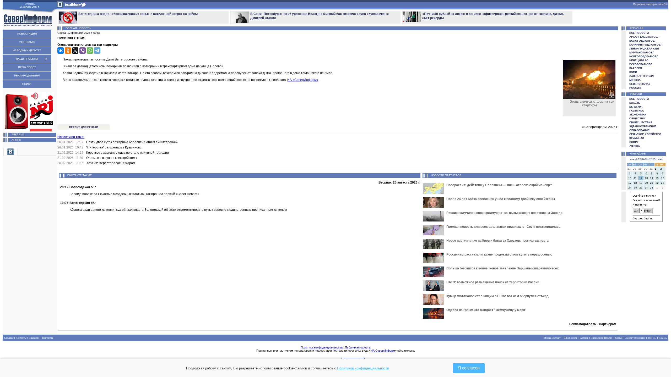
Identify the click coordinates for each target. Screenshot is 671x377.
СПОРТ (633, 142)
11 (635, 178)
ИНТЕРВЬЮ (27, 42)
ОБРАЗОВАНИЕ (639, 130)
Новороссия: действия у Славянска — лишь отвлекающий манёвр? (499, 185)
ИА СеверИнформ (383, 350)
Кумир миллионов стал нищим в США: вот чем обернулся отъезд (497, 296)
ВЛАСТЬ (634, 102)
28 (651, 187)
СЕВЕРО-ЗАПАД (639, 83)
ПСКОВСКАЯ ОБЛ (640, 64)
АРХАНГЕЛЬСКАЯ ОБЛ (644, 36)
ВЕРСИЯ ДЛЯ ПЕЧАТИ (83, 127)
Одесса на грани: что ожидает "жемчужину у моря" (486, 310)
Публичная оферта (357, 347)
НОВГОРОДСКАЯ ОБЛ (643, 56)
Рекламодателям (583, 324)
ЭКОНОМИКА (637, 114)
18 (635, 182)
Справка (8, 337)
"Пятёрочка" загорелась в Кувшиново (114, 147)
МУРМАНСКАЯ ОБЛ (641, 52)
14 (651, 178)
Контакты (21, 337)
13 (646, 178)
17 (629, 182)
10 (629, 178)
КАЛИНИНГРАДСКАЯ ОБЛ (645, 44)
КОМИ (633, 72)
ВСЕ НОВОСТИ (639, 32)
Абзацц (584, 337)
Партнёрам (607, 324)
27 (646, 187)
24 (629, 187)
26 (640, 187)
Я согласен (469, 368)
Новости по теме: (70, 137)
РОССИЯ (635, 87)
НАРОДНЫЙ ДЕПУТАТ (27, 50)
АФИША (634, 146)
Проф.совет (570, 337)
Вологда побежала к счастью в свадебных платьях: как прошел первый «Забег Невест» (134, 194)
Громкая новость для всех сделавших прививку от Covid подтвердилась (503, 227)
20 (646, 182)
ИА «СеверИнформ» (302, 80)
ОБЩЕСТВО (637, 118)
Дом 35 (663, 337)
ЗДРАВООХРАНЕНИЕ (643, 126)
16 (662, 178)
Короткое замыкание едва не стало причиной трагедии (127, 152)
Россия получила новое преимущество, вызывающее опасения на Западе (504, 213)
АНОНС (16, 139)
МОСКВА (635, 80)
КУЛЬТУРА (635, 106)
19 (640, 182)
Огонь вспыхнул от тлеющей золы (111, 158)
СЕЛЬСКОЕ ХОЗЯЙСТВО (645, 134)
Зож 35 (652, 337)
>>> (660, 159)
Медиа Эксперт (552, 337)
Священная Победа (601, 337)
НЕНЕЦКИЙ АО (638, 60)
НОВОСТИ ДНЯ (27, 33)
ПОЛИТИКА (636, 110)
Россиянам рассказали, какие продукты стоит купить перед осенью (499, 254)
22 (657, 182)
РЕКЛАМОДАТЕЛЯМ (27, 75)
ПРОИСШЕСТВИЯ (640, 122)
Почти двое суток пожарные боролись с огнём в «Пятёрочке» (132, 142)
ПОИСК (26, 83)
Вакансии (34, 337)
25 (635, 187)
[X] (75, 50)
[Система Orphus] (646, 220)
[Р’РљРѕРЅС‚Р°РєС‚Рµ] (60, 50)
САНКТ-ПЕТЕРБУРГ (641, 76)
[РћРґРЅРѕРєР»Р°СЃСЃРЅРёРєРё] (68, 50)
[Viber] (82, 50)
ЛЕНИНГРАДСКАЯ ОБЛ (644, 48)
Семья (618, 337)
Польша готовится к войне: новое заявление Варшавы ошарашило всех (502, 268)
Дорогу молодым (635, 337)
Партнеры (47, 337)
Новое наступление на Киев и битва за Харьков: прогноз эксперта (497, 240)
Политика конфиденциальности (322, 347)
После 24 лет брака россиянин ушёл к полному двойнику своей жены (500, 199)
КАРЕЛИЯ (635, 68)
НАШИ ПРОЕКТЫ (27, 58)
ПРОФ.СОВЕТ (27, 67)
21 (651, 182)
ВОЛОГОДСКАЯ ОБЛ (642, 40)
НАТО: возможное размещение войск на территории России (492, 282)
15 (657, 178)
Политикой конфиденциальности (363, 368)
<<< (632, 159)
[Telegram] (97, 50)
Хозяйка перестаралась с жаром (110, 163)
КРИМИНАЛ (636, 138)
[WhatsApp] (90, 50)
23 (662, 182)
